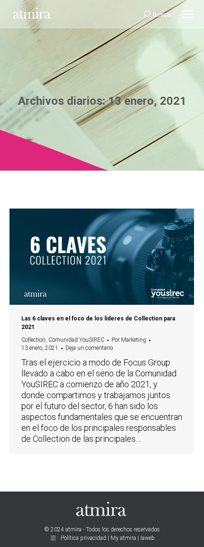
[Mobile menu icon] (188, 14)
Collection (33, 340)
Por (128, 340)
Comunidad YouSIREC (76, 340)
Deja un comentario (89, 348)
